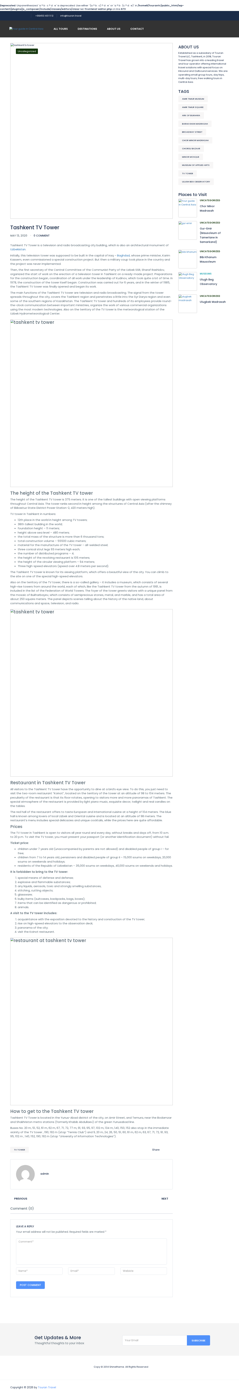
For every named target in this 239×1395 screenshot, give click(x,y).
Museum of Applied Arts (195, 165)
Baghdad (123, 255)
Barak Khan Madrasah (195, 123)
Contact (137, 29)
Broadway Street (192, 131)
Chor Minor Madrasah (195, 140)
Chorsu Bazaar (191, 148)
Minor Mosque (190, 156)
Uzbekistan (18, 249)
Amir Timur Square (193, 107)
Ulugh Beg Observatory (196, 181)
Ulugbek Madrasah (213, 302)
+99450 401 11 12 (44, 15)
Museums (206, 273)
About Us (113, 29)
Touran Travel (47, 1387)
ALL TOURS (61, 29)
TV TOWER (19, 1149)
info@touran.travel (70, 15)
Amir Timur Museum (193, 98)
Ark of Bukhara (191, 115)
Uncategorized (27, 51)
